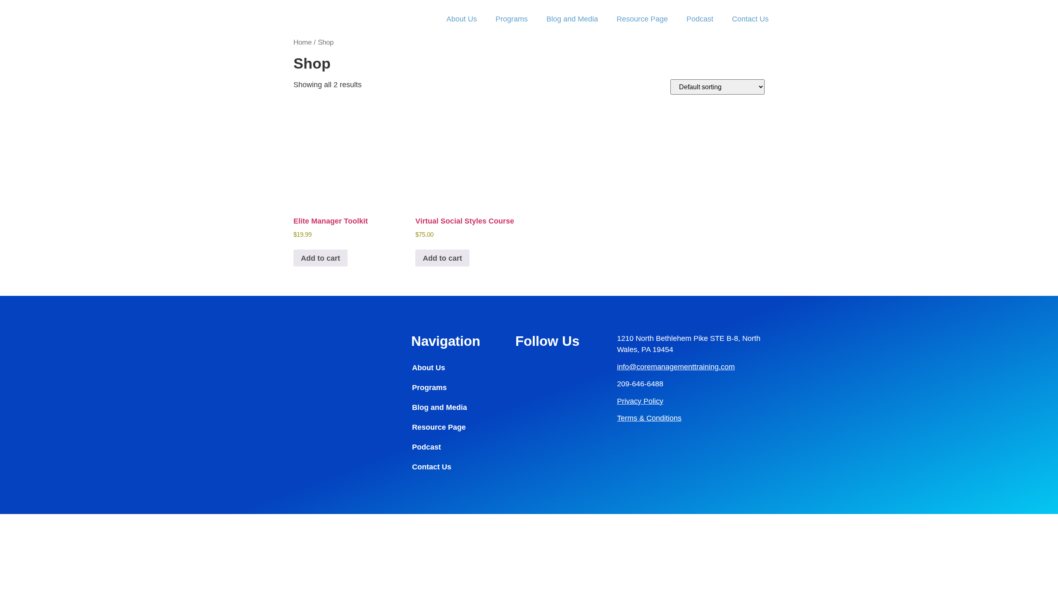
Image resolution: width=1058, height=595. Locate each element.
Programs (512, 19)
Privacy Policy (640, 401)
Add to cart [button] (320, 258)
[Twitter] (548, 391)
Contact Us (750, 19)
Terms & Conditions (649, 418)
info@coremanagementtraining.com (676, 367)
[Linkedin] (525, 367)
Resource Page (642, 19)
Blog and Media (572, 19)
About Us (461, 19)
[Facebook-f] (571, 367)
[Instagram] (548, 367)
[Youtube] (525, 391)
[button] (451, 427)
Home (302, 42)
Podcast (699, 19)
